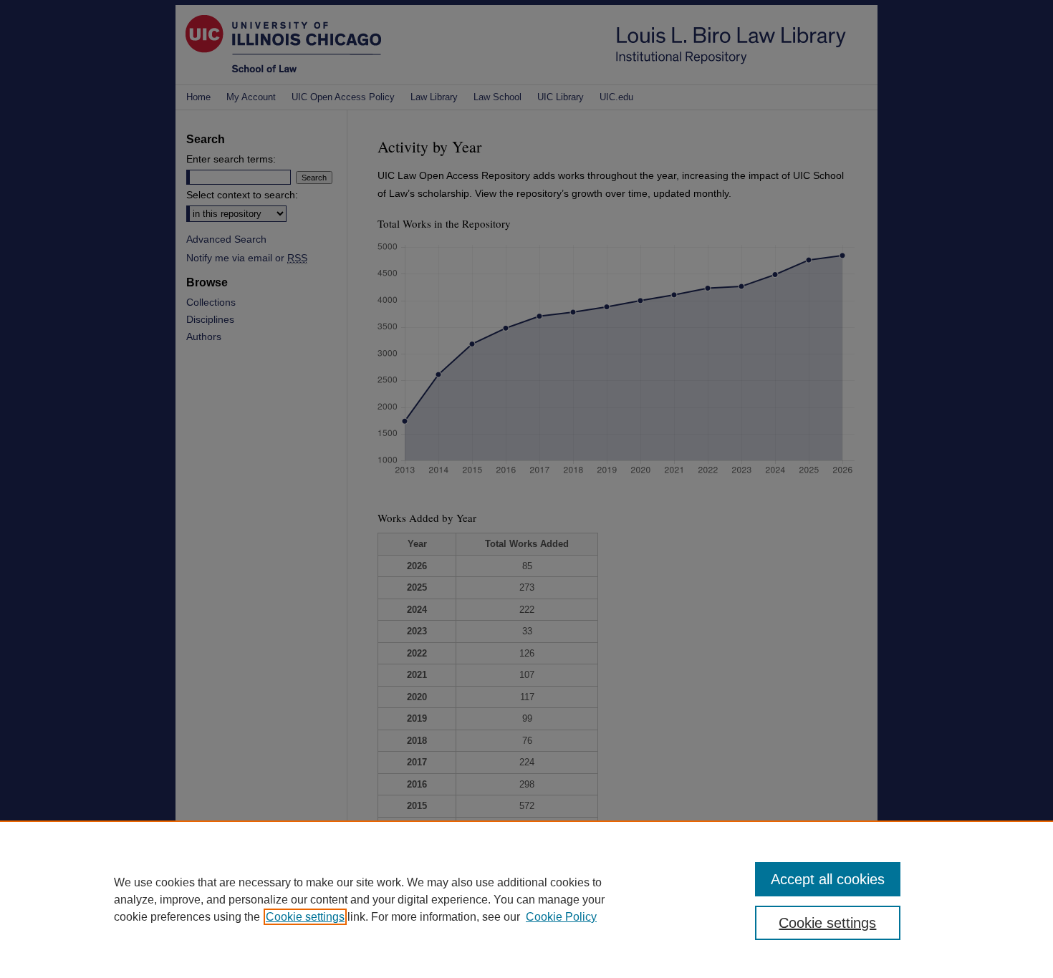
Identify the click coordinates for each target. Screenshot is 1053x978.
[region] (526, 899)
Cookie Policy (561, 917)
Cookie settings (305, 917)
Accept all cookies (828, 879)
